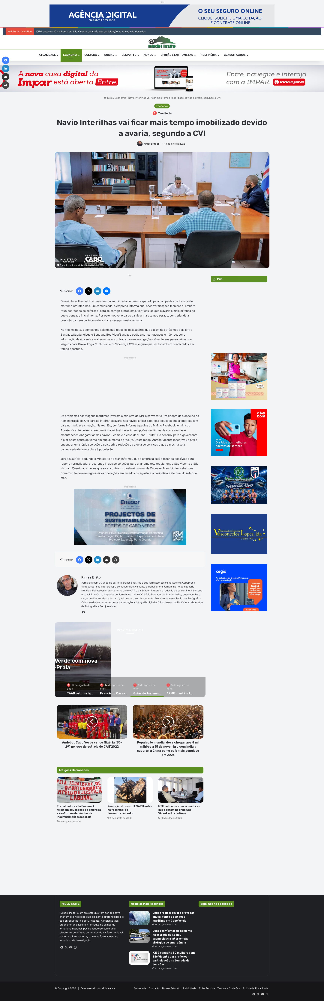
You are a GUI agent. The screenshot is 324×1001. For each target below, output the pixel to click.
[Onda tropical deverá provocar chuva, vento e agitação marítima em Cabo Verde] (139, 918)
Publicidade (189, 988)
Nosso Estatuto (171, 988)
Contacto (154, 988)
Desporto (129, 55)
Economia (70, 55)
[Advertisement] (130, 386)
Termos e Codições (228, 988)
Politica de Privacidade (255, 988)
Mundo (148, 55)
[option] (80, 687)
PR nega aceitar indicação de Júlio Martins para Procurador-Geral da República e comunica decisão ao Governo (101, 31)
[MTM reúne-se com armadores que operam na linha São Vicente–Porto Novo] (180, 790)
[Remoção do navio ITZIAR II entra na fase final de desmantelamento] (130, 790)
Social (109, 55)
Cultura (90, 55)
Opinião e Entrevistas (176, 55)
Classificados (235, 55)
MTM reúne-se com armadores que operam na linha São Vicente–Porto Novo (179, 810)
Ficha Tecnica (207, 988)
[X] (66, 947)
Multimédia (208, 55)
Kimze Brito (150, 143)
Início (109, 97)
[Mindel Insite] (162, 42)
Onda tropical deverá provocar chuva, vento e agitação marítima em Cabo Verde (173, 916)
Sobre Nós (140, 988)
